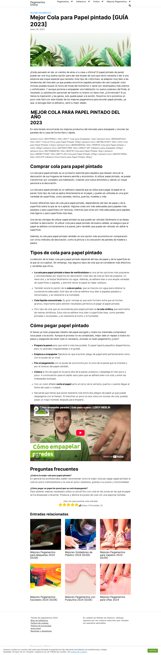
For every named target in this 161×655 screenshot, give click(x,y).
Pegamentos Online (37, 3)
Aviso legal (36, 628)
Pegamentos (63, 1)
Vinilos (96, 1)
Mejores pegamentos (40, 12)
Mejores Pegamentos (117, 1)
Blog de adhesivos (39, 620)
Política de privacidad (41, 626)
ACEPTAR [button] (152, 651)
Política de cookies (39, 623)
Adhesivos (81, 1)
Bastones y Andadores (41, 631)
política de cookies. (79, 652)
